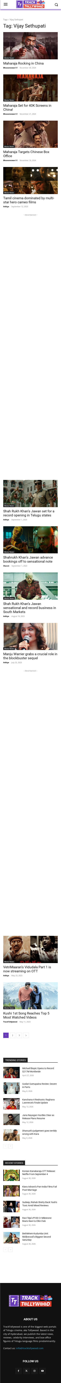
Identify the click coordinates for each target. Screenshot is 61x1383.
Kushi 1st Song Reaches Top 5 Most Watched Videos (26, 1015)
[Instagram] (34, 1371)
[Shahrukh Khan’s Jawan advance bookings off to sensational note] (30, 540)
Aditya (6, 206)
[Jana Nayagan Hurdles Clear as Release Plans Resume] (11, 1119)
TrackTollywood (10, 1021)
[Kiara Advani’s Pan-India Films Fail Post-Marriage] (11, 1191)
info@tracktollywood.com (29, 1348)
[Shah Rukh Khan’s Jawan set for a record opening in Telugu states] (30, 493)
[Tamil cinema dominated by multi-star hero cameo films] (30, 180)
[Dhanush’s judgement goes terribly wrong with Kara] (11, 1135)
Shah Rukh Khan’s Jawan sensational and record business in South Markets (29, 608)
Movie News (9, 58)
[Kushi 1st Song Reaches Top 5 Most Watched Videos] (30, 995)
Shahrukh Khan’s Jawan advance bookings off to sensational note (28, 559)
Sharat (6, 566)
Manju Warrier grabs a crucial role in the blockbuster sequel (30, 656)
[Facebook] (18, 1371)
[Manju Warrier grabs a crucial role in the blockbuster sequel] (30, 636)
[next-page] (26, 1035)
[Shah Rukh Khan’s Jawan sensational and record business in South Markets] (30, 586)
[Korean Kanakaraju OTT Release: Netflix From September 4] (11, 1175)
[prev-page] (5, 1146)
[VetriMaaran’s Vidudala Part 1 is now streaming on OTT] (30, 949)
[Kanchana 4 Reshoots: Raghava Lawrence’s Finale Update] (11, 1103)
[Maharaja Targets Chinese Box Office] (30, 134)
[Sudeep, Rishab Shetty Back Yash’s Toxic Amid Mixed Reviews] (11, 1206)
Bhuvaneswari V (10, 67)
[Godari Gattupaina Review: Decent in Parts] (11, 1088)
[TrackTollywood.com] (30, 1301)
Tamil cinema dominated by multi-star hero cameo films (28, 200)
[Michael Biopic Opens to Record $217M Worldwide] (11, 1072)
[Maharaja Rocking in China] (30, 45)
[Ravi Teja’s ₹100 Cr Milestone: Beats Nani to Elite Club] (11, 1222)
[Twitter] (26, 1371)
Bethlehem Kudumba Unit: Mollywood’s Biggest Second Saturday (36, 1236)
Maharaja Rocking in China (23, 63)
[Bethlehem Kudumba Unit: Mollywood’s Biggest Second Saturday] (11, 1237)
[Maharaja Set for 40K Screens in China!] (30, 88)
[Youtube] (42, 1371)
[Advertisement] (30, 345)
